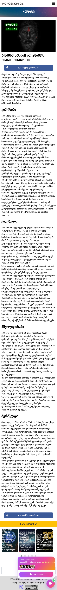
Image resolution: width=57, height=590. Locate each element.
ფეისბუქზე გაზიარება (28, 67)
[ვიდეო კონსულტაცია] (50, 583)
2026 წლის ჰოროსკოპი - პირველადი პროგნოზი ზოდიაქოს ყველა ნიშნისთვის (43, 542)
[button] (21, 556)
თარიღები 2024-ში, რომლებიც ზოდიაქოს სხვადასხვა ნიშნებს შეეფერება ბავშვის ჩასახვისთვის (8, 540)
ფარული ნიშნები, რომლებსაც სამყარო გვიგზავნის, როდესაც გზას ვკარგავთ (26, 542)
